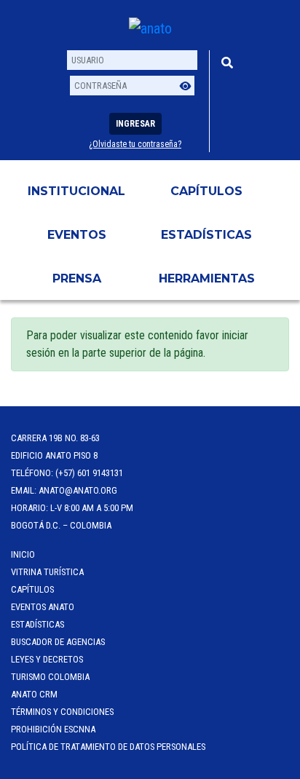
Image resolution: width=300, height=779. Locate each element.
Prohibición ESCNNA (53, 729)
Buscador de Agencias (58, 641)
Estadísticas (206, 235)
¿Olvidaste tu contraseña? (135, 144)
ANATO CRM (34, 694)
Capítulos (206, 191)
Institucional (76, 191)
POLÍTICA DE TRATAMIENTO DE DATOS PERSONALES (108, 746)
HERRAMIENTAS (207, 278)
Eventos (76, 235)
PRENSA (76, 278)
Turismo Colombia (50, 676)
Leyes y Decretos (47, 659)
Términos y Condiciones (62, 711)
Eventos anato (42, 606)
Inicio (23, 554)
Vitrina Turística (47, 571)
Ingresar (135, 124)
